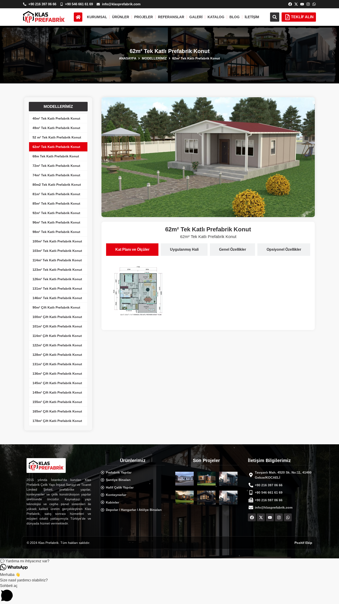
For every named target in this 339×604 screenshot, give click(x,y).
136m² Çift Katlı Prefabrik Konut (57, 373)
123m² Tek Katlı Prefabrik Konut (57, 269)
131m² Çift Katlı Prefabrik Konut (57, 364)
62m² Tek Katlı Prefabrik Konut (56, 147)
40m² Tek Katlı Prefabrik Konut (56, 118)
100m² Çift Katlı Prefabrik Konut (57, 317)
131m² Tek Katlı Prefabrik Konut (57, 288)
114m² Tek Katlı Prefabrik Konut (57, 260)
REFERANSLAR (171, 17)
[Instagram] (308, 4)
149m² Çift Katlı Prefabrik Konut (57, 392)
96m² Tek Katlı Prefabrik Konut (56, 222)
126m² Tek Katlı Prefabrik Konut (57, 279)
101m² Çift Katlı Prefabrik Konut (57, 326)
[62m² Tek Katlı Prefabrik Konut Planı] (138, 291)
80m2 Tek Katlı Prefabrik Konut (57, 184)
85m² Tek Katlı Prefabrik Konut (56, 203)
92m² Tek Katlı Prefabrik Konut (56, 213)
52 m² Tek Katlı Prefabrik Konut (57, 137)
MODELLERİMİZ (154, 58)
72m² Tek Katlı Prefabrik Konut (56, 166)
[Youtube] (302, 4)
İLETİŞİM (252, 17)
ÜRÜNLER (120, 17)
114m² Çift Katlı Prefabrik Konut (57, 336)
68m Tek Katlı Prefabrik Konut (56, 156)
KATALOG (216, 17)
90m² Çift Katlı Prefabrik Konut (56, 307)
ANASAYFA (127, 58)
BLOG (234, 17)
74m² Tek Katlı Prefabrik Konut (56, 175)
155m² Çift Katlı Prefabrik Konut (57, 402)
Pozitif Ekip (303, 543)
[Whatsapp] (314, 4)
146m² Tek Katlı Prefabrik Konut (57, 298)
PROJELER (143, 17)
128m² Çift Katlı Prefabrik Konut (57, 355)
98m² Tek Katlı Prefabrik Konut (56, 232)
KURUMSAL (97, 17)
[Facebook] (290, 4)
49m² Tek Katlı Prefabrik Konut (56, 128)
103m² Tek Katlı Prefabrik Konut (57, 251)
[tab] (132, 249)
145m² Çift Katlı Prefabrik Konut (57, 383)
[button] (274, 17)
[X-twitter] (296, 4)
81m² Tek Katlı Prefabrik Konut (56, 194)
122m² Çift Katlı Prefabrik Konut (57, 345)
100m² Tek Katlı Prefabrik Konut (57, 241)
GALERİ (195, 17)
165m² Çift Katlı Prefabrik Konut (57, 411)
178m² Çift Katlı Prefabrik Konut (57, 421)
